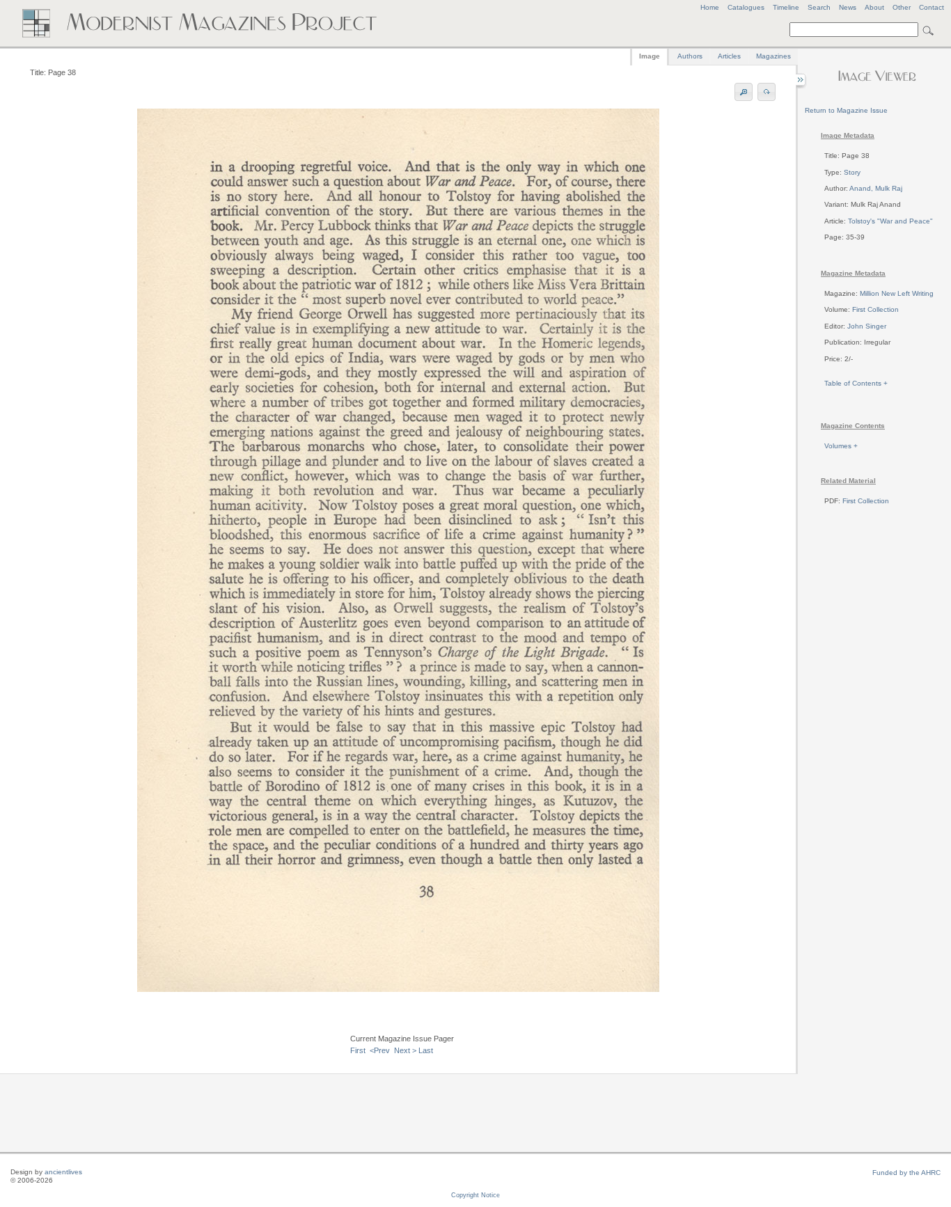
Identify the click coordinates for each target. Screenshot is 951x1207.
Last (425, 1050)
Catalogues (746, 7)
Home (709, 7)
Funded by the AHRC (906, 1172)
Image (649, 56)
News (847, 7)
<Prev (380, 1050)
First (358, 1050)
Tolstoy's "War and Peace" (890, 221)
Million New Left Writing (897, 293)
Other (902, 7)
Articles (729, 56)
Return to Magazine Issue (846, 110)
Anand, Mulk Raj (875, 188)
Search (819, 7)
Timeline (786, 7)
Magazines (773, 56)
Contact (931, 7)
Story (852, 172)
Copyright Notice (475, 1195)
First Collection (875, 309)
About (874, 7)
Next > (405, 1050)
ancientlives (63, 1172)
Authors (689, 56)
